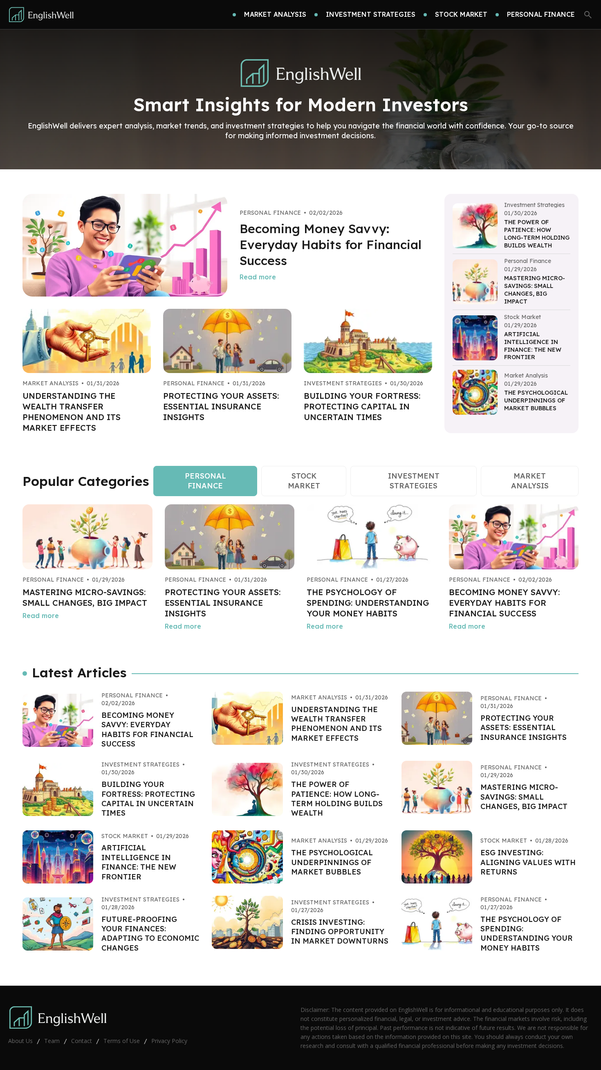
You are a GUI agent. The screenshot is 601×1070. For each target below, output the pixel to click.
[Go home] (41, 15)
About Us (20, 1041)
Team (52, 1041)
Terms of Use (121, 1041)
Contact (81, 1041)
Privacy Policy (169, 1041)
